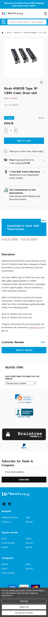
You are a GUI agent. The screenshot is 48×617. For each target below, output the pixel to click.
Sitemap (29, 521)
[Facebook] (4, 504)
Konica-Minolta (8, 543)
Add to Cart (24, 141)
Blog (28, 517)
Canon (28, 538)
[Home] (3, 32)
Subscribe (24, 479)
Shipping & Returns (10, 517)
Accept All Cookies (24, 612)
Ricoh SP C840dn (10, 239)
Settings (24, 601)
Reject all (24, 606)
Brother (5, 547)
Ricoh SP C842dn (29, 239)
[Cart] (45, 13)
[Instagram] (9, 504)
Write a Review (10, 98)
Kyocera (29, 543)
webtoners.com (35, 327)
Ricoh (4, 538)
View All (29, 547)
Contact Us (6, 521)
